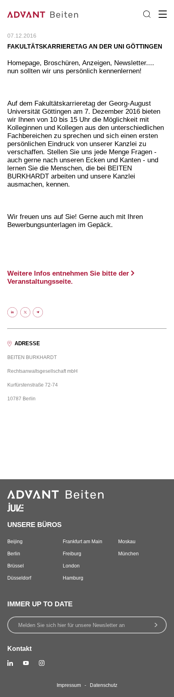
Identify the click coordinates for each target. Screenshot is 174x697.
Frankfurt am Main (82, 541)
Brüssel (15, 566)
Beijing (15, 541)
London (71, 566)
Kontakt (19, 648)
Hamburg (73, 578)
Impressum (69, 685)
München (128, 554)
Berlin (13, 554)
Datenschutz (103, 685)
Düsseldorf (19, 578)
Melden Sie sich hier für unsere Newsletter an (71, 625)
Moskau (127, 541)
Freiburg (72, 554)
